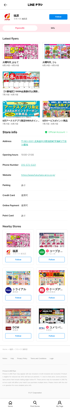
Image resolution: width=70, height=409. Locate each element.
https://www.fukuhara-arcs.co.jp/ (38, 175)
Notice (5, 358)
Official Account (56, 132)
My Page (59, 406)
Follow (58, 17)
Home (10, 406)
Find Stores (35, 406)
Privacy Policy (22, 358)
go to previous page (5, 4)
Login (52, 358)
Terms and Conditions (38, 358)
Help (12, 358)
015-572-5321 (28, 164)
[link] (7, 16)
